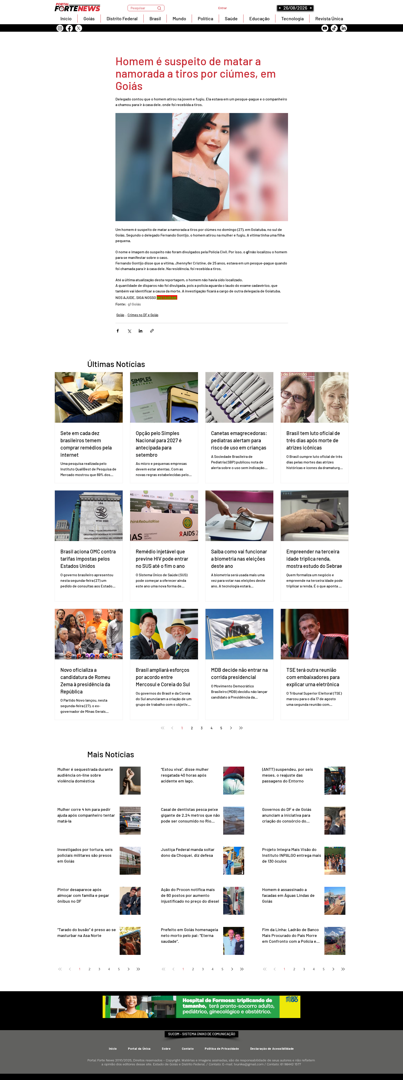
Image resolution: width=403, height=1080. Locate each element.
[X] (78, 28)
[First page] (162, 728)
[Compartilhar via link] (152, 331)
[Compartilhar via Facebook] (117, 331)
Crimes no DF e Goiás (143, 315)
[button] (146, 8)
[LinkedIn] (343, 28)
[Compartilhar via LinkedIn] (140, 331)
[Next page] (231, 728)
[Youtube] (324, 28)
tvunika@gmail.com (249, 1064)
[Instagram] (59, 28)
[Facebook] (69, 28)
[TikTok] (334, 28)
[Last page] (241, 728)
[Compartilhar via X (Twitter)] (129, 331)
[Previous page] (172, 728)
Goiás (120, 315)
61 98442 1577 (290, 1064)
